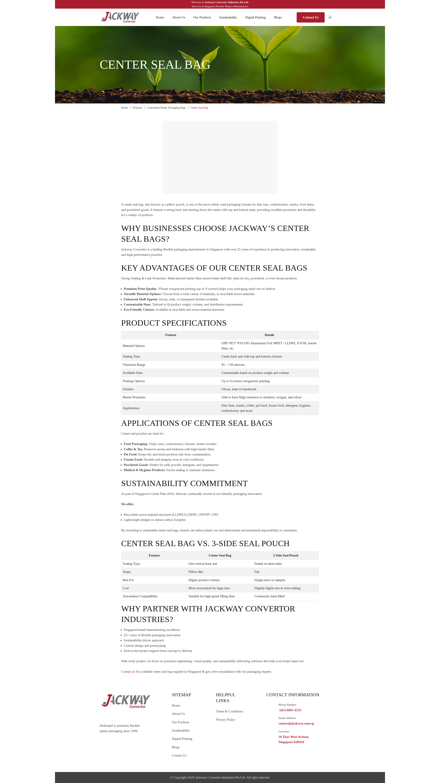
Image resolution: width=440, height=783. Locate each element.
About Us (178, 17)
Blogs (278, 17)
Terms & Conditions (229, 711)
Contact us (128, 671)
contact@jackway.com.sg (296, 723)
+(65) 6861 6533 (289, 710)
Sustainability (228, 17)
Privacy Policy (225, 719)
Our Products (202, 17)
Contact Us (310, 17)
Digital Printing (255, 17)
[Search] (334, 17)
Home (160, 17)
